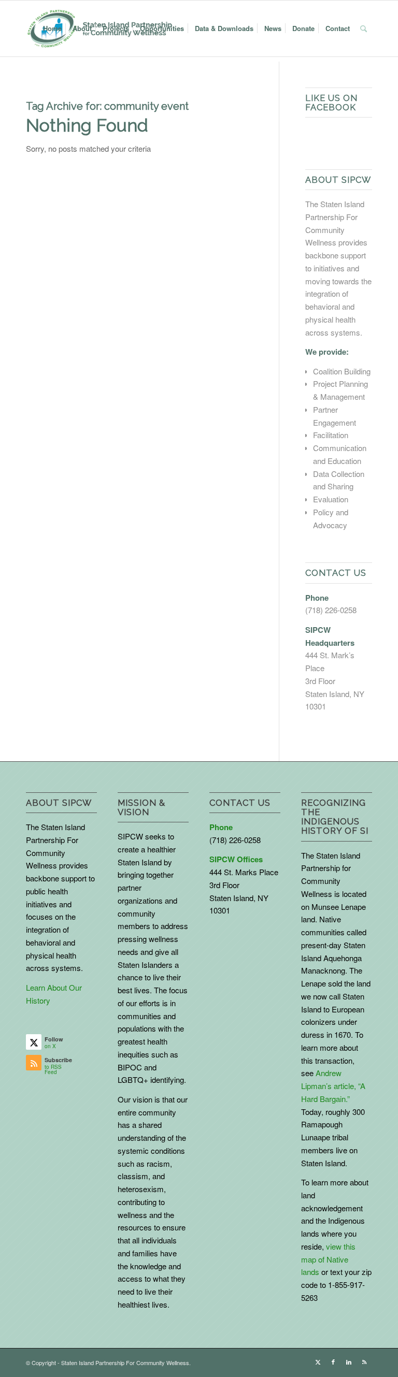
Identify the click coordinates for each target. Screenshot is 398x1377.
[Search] (363, 28)
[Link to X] (317, 1361)
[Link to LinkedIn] (349, 1361)
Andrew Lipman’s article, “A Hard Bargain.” (333, 1085)
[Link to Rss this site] (364, 1361)
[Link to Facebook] (333, 1361)
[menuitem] (52, 28)
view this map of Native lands (328, 1259)
